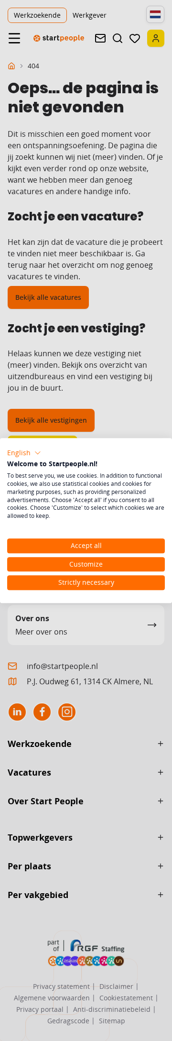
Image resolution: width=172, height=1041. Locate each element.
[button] (24, 453)
